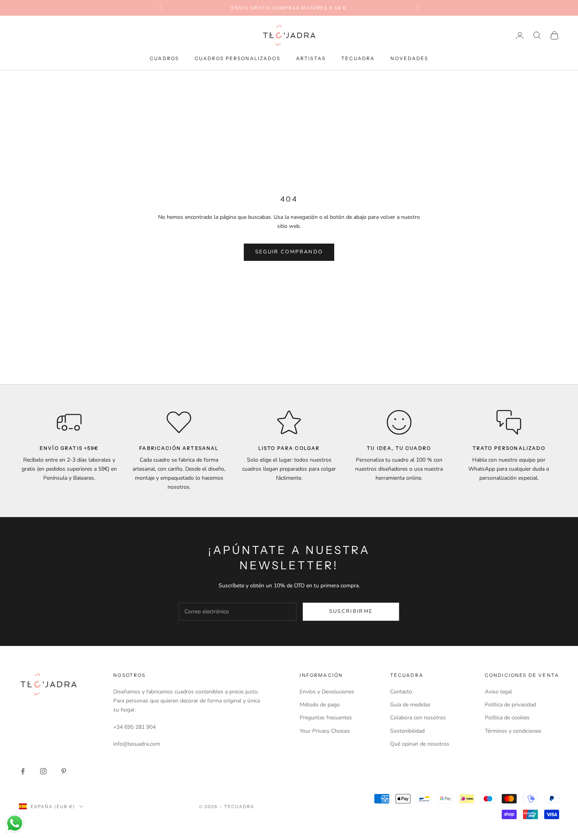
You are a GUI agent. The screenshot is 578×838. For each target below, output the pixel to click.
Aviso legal (498, 691)
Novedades (409, 58)
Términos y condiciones (513, 731)
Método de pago (320, 704)
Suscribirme (351, 611)
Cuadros (164, 58)
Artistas (311, 58)
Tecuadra (358, 58)
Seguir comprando (289, 251)
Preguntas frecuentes (326, 717)
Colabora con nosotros (418, 717)
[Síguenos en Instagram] (43, 771)
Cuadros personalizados (237, 58)
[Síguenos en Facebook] (23, 771)
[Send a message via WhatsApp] (15, 823)
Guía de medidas (410, 704)
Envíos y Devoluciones (327, 691)
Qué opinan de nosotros (419, 744)
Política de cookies (507, 717)
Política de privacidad (510, 704)
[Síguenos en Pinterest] (64, 771)
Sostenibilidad (407, 731)
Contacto (401, 691)
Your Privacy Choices (325, 731)
